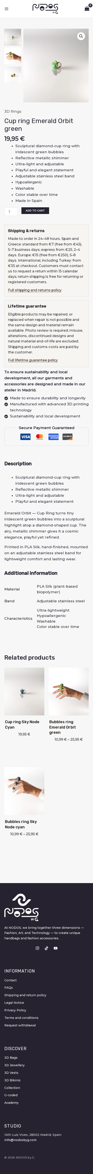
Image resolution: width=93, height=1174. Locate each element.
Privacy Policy (15, 1010)
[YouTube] (56, 948)
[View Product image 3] (12, 75)
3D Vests (11, 1073)
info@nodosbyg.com (20, 1140)
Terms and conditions (21, 1018)
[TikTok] (46, 948)
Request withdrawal (20, 1025)
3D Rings (12, 111)
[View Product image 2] (12, 56)
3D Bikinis (12, 1080)
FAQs (8, 988)
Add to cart (35, 210)
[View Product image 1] (12, 37)
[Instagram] (37, 948)
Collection (12, 1088)
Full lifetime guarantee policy (33, 360)
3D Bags (11, 1058)
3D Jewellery (14, 1065)
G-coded (11, 1095)
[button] (81, 36)
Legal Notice (14, 1003)
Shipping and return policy (25, 995)
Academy (11, 1103)
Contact (10, 980)
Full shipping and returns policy (34, 290)
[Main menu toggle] (6, 9)
